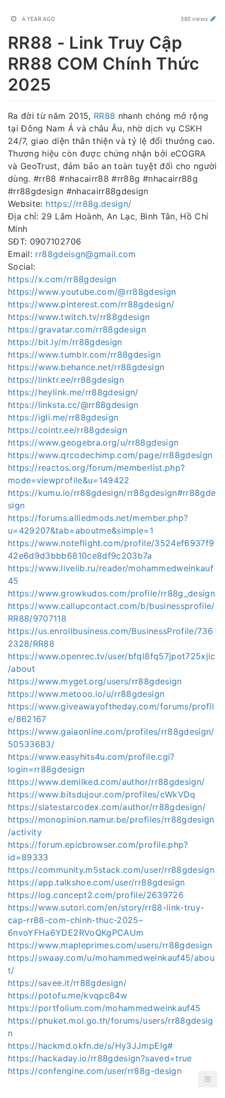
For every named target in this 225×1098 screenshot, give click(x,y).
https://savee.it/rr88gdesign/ (67, 983)
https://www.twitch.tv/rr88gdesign (79, 317)
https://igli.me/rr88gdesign (63, 417)
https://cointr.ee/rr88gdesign (67, 430)
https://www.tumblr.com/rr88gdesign (84, 354)
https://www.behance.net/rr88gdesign (86, 367)
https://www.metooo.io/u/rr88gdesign (86, 694)
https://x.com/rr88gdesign (62, 279)
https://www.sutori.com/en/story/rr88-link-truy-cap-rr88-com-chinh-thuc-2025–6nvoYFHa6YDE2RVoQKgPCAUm (106, 920)
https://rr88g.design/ (88, 203)
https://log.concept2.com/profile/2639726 (96, 895)
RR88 (104, 115)
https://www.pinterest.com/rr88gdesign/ (91, 304)
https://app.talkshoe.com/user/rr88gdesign (96, 882)
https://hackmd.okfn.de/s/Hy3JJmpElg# (90, 1045)
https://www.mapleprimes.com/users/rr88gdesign (110, 945)
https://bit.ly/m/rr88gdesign (65, 342)
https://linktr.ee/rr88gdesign (66, 379)
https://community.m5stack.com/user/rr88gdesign (111, 869)
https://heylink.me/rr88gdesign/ (73, 392)
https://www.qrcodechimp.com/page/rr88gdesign (110, 455)
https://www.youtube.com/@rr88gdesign (92, 291)
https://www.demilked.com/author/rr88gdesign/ (106, 782)
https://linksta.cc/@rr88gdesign (73, 405)
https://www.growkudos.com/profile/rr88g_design (111, 593)
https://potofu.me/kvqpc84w (67, 995)
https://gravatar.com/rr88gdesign (77, 329)
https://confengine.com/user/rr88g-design (95, 1071)
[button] (207, 1079)
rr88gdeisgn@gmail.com (85, 254)
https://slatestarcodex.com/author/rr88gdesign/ (107, 807)
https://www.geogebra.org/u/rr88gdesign (93, 442)
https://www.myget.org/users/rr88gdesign (95, 681)
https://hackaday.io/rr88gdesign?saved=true (100, 1058)
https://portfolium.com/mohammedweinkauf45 (104, 1008)
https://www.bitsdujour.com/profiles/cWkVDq (102, 794)
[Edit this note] (213, 19)
